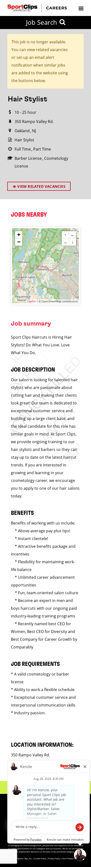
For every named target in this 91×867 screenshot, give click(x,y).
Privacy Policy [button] (54, 858)
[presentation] (81, 8)
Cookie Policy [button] (40, 858)
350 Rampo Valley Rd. (34, 121)
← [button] (72, 234)
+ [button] (18, 235)
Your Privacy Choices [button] (71, 858)
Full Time (23, 149)
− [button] (18, 242)
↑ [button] (65, 234)
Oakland (22, 130)
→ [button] (65, 242)
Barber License (28, 158)
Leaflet (31, 301)
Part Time (42, 149)
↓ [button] (73, 242)
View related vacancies (40, 186)
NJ (34, 130)
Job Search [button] (41, 22)
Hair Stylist (24, 140)
